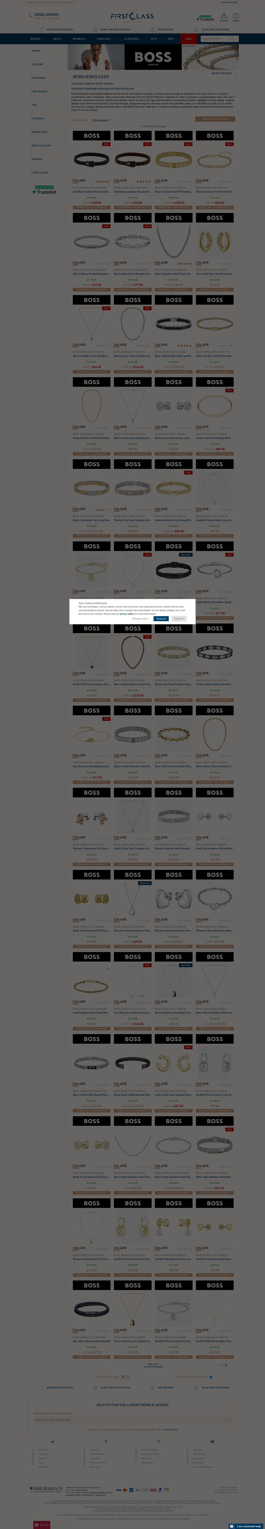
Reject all (179, 619)
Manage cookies (140, 619)
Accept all (161, 619)
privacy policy (127, 614)
